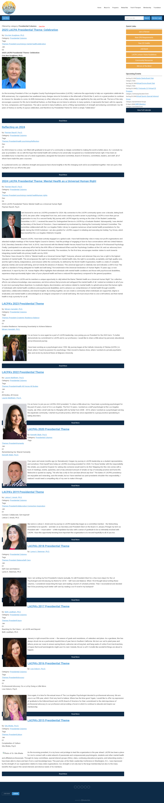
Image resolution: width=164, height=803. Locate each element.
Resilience (28, 318)
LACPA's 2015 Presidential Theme (48, 720)
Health (19, 141)
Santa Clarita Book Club (145, 78)
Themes (5, 44)
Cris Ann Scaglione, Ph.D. (14, 35)
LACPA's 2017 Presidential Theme (48, 606)
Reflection (35, 141)
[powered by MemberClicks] (82, 800)
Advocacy (20, 677)
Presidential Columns (18, 38)
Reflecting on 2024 (13, 127)
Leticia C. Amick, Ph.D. (13, 497)
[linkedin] (88, 787)
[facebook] (75, 787)
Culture (19, 734)
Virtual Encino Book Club (146, 83)
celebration (41, 44)
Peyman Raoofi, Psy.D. (13, 132)
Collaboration (21, 506)
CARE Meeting (140, 104)
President (12, 44)
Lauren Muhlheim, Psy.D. (14, 378)
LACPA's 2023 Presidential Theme (23, 303)
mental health (31, 44)
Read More (63, 121)
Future (19, 620)
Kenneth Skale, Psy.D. (38, 435)
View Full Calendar (144, 110)
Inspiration (40, 506)
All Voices (26, 386)
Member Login (156, 18)
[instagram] (82, 787)
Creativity (20, 318)
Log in (15, 793)
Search (147, 18)
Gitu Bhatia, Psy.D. (12, 726)
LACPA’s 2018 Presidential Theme (48, 546)
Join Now (6, 18)
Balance (36, 318)
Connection (31, 506)
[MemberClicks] (9, 7)
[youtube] (85, 787)
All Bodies (34, 386)
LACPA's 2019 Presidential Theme (23, 492)
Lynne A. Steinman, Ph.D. (40, 551)
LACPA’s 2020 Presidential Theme (48, 429)
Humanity (20, 443)
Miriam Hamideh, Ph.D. (14, 309)
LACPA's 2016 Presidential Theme (48, 663)
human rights (42, 195)
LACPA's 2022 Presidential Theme (23, 372)
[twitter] (78, 787)
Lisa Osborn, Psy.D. (38, 669)
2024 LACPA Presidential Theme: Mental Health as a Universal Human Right (49, 181)
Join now (6, 793)
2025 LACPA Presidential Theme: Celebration (30, 29)
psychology (21, 44)
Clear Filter (42, 26)
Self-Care (27, 560)
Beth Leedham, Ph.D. (13, 612)
